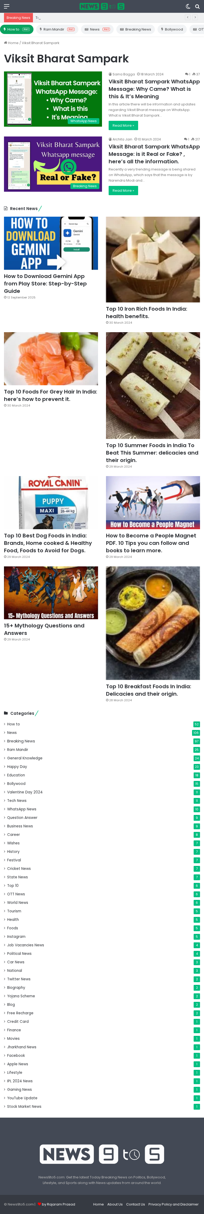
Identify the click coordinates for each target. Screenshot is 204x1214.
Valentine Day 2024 (25, 792)
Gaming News (19, 1089)
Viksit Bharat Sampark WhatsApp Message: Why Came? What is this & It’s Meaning (154, 89)
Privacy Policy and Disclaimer (173, 1204)
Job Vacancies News (25, 945)
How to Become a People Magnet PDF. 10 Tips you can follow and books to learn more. (151, 543)
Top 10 (13, 885)
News (99, 29)
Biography (16, 987)
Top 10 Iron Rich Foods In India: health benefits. (75, 17)
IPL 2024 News (20, 1081)
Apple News (17, 1064)
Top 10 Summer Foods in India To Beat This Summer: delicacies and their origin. (152, 453)
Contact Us (135, 1204)
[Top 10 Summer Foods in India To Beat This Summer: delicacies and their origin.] (153, 385)
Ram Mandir (58, 29)
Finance (14, 1030)
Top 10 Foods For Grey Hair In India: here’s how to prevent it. (50, 395)
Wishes (13, 843)
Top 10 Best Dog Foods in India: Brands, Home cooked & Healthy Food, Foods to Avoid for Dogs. (48, 543)
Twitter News (19, 979)
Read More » (123, 125)
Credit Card (18, 1021)
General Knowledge (24, 758)
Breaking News (138, 29)
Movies (13, 1038)
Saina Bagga (124, 74)
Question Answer (22, 817)
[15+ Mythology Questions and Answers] (51, 592)
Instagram (16, 936)
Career (13, 834)
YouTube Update (22, 1098)
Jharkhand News (21, 1047)
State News (17, 877)
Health (13, 919)
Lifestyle (14, 1072)
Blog (11, 1004)
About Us (115, 1204)
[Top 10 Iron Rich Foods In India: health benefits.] (153, 259)
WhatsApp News (21, 809)
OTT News (16, 894)
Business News (20, 826)
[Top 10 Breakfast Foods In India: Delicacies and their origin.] (153, 623)
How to (17, 29)
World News (17, 902)
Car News (15, 962)
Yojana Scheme (21, 996)
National (14, 970)
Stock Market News (24, 1106)
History (13, 851)
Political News (19, 953)
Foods (12, 928)
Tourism (14, 911)
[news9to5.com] (102, 6)
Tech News (17, 800)
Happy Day (17, 766)
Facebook (16, 1055)
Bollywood (174, 29)
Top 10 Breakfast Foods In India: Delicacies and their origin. (148, 690)
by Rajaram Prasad (58, 1204)
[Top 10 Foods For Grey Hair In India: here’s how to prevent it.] (51, 358)
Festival (14, 860)
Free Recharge (20, 1013)
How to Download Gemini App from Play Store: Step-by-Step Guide (45, 283)
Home (13, 42)
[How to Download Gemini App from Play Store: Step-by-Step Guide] (51, 243)
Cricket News (19, 868)
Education (16, 775)
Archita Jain (122, 139)
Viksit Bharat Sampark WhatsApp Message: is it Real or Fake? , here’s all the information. (154, 154)
